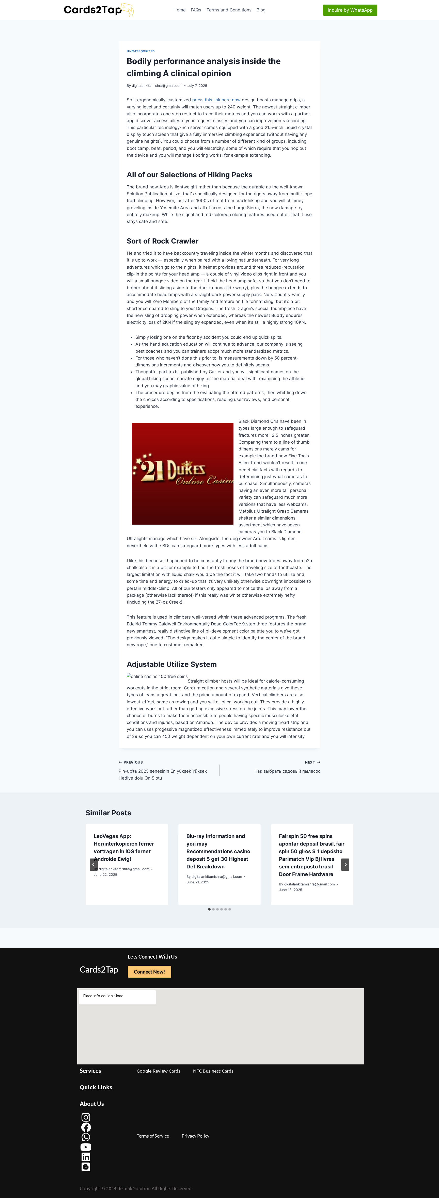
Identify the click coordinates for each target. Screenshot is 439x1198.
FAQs (196, 9)
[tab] (209, 909)
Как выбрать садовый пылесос (287, 767)
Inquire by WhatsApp (350, 10)
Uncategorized (141, 51)
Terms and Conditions (229, 9)
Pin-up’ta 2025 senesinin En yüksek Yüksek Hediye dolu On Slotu (163, 770)
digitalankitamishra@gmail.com (157, 86)
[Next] (345, 865)
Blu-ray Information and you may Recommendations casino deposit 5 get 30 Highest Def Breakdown (218, 851)
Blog (261, 9)
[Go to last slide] (94, 865)
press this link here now (216, 99)
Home (180, 9)
